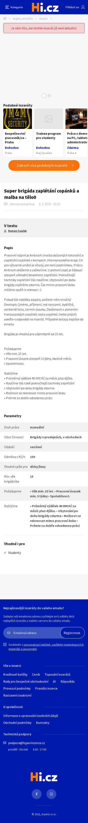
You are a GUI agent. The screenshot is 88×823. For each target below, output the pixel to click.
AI (54, 681)
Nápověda (67, 681)
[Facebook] (37, 794)
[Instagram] (51, 794)
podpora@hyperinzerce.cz (26, 743)
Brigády (43, 18)
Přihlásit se (72, 7)
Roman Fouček (17, 231)
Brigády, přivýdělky (23, 18)
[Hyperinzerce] (45, 7)
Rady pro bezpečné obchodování (25, 681)
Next (49, 96)
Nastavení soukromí (17, 695)
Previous (39, 96)
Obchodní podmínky (17, 723)
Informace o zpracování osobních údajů (30, 716)
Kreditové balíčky (15, 674)
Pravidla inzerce (46, 688)
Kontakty (42, 723)
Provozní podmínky (16, 688)
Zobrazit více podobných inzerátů (42, 165)
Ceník (36, 674)
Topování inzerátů (57, 674)
